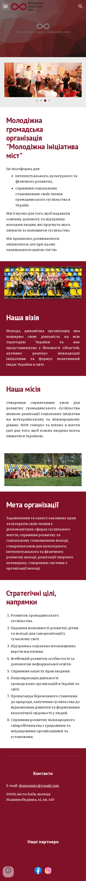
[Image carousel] (43, 82)
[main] (43, 138)
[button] (5, 6)
